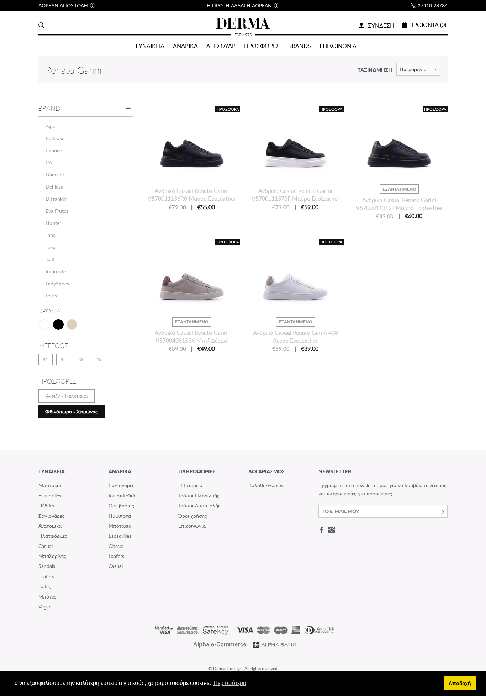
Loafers (46, 576)
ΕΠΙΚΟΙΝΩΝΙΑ (337, 46)
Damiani (55, 174)
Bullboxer (56, 138)
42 (63, 359)
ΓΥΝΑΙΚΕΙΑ (150, 46)
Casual (45, 546)
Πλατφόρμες (52, 535)
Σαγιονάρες (51, 515)
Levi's (51, 295)
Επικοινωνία (192, 525)
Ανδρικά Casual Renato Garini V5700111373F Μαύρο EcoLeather (295, 194)
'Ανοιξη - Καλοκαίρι (66, 395)
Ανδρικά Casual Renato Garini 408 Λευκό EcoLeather (295, 336)
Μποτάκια (49, 485)
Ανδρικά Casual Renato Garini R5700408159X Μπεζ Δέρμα (192, 336)
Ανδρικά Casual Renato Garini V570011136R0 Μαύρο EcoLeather (192, 194)
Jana (51, 235)
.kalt (50, 259)
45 (98, 359)
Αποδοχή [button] (460, 683)
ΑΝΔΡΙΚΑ (185, 46)
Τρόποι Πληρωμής (199, 495)
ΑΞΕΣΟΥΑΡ (221, 46)
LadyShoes (57, 283)
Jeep (51, 247)
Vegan (45, 606)
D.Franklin (57, 198)
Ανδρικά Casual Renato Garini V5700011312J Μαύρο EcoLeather (399, 204)
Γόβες (44, 586)
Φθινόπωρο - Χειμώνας (71, 411)
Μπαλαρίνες (52, 556)
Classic (116, 546)
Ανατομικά (50, 525)
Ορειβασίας (121, 505)
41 (45, 359)
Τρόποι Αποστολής (199, 505)
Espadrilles (49, 495)
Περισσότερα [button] (229, 683)
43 (81, 359)
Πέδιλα (46, 505)
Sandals (46, 566)
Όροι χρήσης (192, 515)
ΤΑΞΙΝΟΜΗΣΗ (375, 69)
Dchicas (54, 186)
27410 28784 (433, 5)
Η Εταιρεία (190, 485)
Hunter (53, 223)
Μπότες (47, 596)
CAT (50, 162)
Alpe (50, 126)
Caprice (54, 150)
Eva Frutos (57, 210)
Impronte (56, 271)
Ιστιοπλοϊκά (122, 495)
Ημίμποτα (120, 515)
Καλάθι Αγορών (266, 485)
